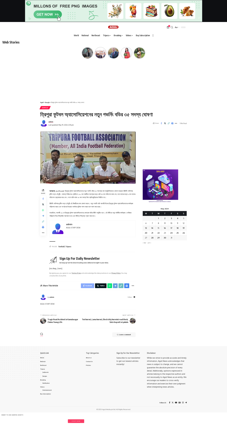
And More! (61, 420)
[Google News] (180, 402)
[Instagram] (183, 402)
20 (146, 233)
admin (50, 122)
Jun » (149, 243)
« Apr (144, 243)
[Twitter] (173, 402)
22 (158, 233)
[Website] (134, 297)
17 (171, 228)
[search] (172, 27)
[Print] (172, 123)
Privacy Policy (115, 273)
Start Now (76, 421)
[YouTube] (176, 402)
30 (165, 238)
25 (178, 233)
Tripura (68, 247)
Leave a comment (125, 335)
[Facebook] (169, 402)
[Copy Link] (168, 123)
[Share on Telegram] (43, 216)
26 (184, 233)
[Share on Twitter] (165, 123)
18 (178, 228)
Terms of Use (76, 273)
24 (171, 233)
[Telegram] (186, 402)
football (61, 247)
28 (152, 238)
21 (152, 233)
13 (146, 228)
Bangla (45, 108)
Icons (28, 420)
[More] (176, 123)
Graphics (39, 420)
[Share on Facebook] (161, 123)
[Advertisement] (113, 81)
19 (184, 228)
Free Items (6, 420)
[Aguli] (113, 27)
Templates (17, 420)
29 (158, 238)
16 (165, 228)
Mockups (50, 420)
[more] (153, 35)
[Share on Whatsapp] (43, 210)
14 (152, 228)
